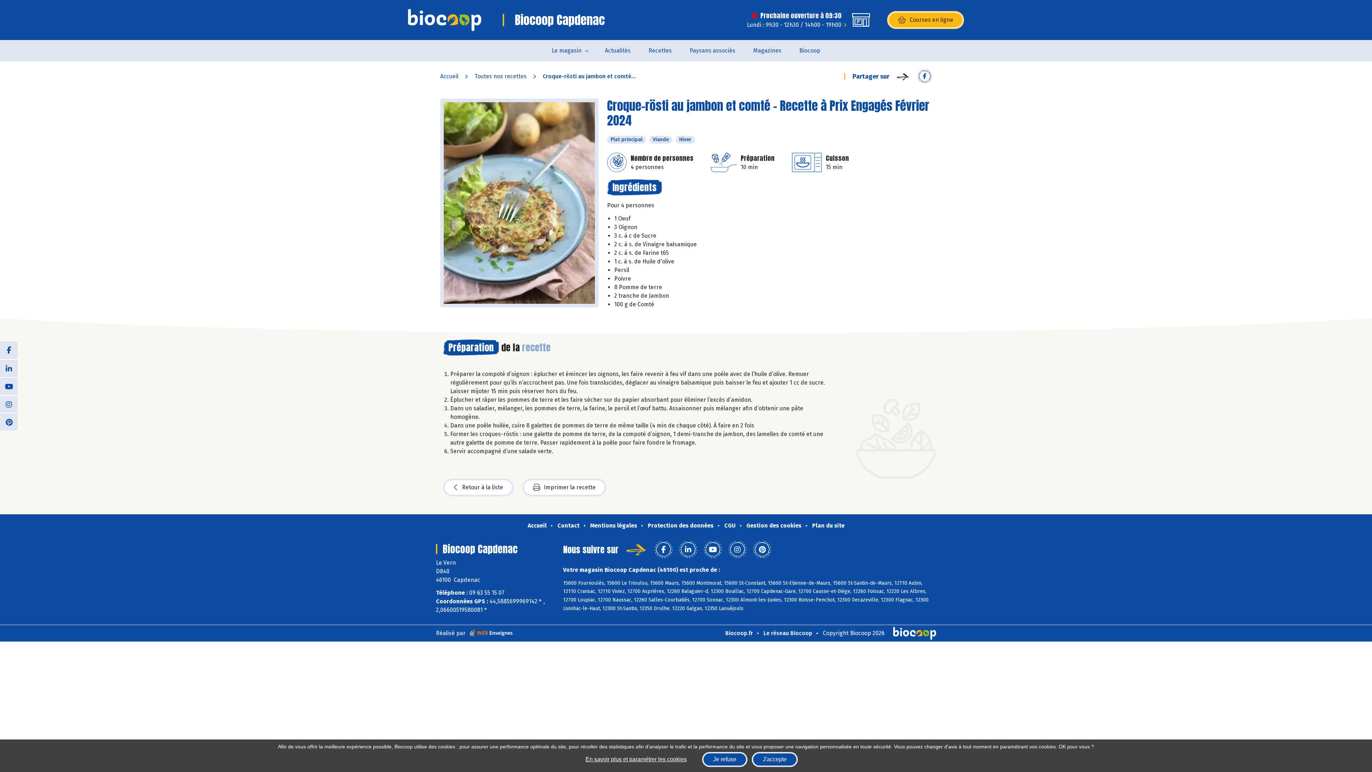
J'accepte (775, 759)
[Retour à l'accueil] (444, 20)
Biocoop (809, 50)
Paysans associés (712, 50)
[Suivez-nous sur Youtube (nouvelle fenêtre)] (9, 386)
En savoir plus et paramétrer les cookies (636, 759)
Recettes (660, 50)
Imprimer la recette (570, 487)
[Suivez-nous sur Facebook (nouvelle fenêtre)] (9, 350)
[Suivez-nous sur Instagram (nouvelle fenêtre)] (9, 404)
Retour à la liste (482, 487)
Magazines (767, 50)
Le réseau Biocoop (788, 633)
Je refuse (724, 759)
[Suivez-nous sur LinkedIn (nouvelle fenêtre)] (9, 368)
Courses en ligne (931, 19)
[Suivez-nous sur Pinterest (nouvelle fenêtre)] (9, 422)
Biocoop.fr (739, 633)
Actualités (618, 50)
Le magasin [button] (567, 50)
